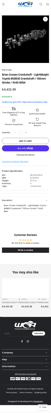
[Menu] (3, 4)
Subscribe (38, 333)
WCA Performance (21, 389)
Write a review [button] (25, 250)
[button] (40, 4)
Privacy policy (11, 392)
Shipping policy (40, 392)
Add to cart (25, 141)
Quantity (6, 132)
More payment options (26, 154)
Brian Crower (7, 70)
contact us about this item (15, 161)
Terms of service (25, 392)
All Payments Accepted (25, 374)
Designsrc (38, 401)
